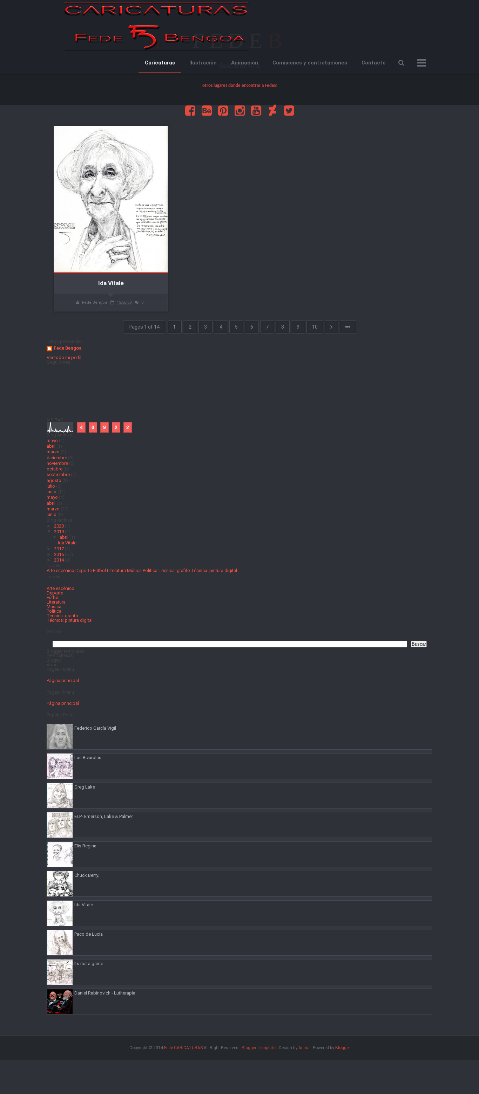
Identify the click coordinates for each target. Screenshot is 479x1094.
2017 (59, 548)
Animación (244, 63)
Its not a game (88, 963)
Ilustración (203, 63)
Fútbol (99, 570)
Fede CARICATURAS (183, 1047)
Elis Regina (85, 845)
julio (51, 486)
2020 (59, 526)
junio (51, 491)
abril (51, 446)
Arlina (304, 1047)
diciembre (57, 457)
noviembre (57, 463)
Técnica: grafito (174, 570)
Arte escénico (60, 570)
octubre (54, 469)
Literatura (116, 570)
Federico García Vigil (95, 728)
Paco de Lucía (88, 934)
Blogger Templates (260, 1047)
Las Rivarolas (87, 757)
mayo (52, 440)
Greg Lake (84, 787)
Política (150, 570)
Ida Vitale (111, 283)
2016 (59, 554)
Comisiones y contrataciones (309, 63)
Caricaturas (160, 63)
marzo (53, 451)
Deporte (83, 570)
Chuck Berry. (86, 875)
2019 (59, 531)
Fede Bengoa (68, 348)
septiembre (58, 474)
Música (134, 570)
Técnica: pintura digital (214, 570)
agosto (54, 480)
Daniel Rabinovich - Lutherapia (104, 993)
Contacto (374, 63)
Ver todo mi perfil (64, 357)
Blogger (342, 1047)
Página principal (63, 680)
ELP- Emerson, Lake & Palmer (103, 816)
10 (315, 327)
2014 (59, 560)
